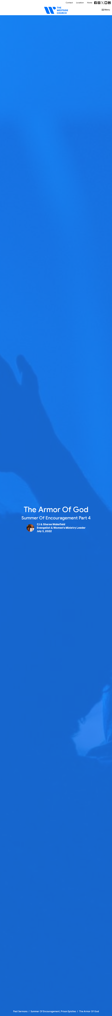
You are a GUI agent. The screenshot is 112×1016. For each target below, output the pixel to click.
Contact (69, 3)
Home (89, 3)
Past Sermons (20, 1011)
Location (80, 3)
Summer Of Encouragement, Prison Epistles (53, 1011)
